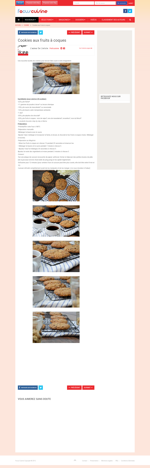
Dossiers (80, 20)
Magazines (64, 20)
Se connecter (121, 3)
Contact (84, 461)
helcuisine (54, 48)
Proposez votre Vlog (49, 3)
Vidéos (93, 20)
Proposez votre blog (33, 3)
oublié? (130, 3)
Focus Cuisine (19, 461)
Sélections (46, 20)
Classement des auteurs (113, 20)
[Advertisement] (56, 426)
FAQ (117, 461)
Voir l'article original (85, 48)
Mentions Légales (107, 461)
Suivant (87, 32)
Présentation (94, 461)
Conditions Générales (128, 461)
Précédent (75, 32)
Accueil (20, 3)
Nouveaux (30, 20)
